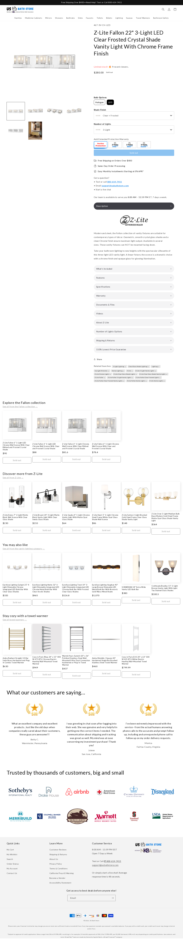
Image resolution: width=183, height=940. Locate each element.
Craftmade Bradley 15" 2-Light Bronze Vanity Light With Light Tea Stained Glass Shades (165, 588)
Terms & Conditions (58, 868)
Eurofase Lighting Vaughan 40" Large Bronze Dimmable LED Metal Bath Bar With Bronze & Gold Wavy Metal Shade (105, 588)
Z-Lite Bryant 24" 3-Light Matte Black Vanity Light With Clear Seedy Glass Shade (45, 517)
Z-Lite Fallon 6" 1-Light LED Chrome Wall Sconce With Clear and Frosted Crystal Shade (45, 446)
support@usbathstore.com (115, 185)
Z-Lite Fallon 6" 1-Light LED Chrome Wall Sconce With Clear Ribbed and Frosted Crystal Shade (16, 446)
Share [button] (99, 359)
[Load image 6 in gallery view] (35, 131)
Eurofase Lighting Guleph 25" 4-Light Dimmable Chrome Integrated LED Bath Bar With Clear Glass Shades (16, 588)
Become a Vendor (57, 878)
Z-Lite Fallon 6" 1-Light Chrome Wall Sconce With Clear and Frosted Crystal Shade (105, 446)
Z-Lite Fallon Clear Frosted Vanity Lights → (109, 381)
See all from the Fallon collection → (20, 406)
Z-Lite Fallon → (100, 377)
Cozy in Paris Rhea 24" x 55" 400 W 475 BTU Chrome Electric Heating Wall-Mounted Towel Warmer (46, 660)
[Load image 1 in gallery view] (16, 111)
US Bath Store (94, 920)
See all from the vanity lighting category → (24, 548)
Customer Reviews (58, 849)
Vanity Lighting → (118, 371)
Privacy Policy (55, 864)
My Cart (10, 849)
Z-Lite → (130, 371)
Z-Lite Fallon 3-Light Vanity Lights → (120, 377)
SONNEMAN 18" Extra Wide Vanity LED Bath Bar (134, 588)
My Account (12, 868)
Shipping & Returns (58, 854)
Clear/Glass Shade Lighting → (139, 366)
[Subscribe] (112, 898)
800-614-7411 (114, 181)
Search (10, 859)
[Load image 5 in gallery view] (16, 131)
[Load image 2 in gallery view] (35, 111)
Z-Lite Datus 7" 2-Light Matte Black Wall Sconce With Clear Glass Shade (15, 517)
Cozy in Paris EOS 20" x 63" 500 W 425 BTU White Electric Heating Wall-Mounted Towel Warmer (136, 660)
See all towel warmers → (15, 619)
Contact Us (12, 873)
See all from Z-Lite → (13, 477)
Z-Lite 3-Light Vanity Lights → (145, 371)
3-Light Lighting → (119, 366)
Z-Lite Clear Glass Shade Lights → (125, 374)
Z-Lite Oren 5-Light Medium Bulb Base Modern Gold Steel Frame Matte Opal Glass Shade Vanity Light (166, 517)
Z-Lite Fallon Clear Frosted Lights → (148, 377)
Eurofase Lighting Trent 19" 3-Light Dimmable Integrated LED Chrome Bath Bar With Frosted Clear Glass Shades (75, 588)
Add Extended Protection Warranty (111, 139)
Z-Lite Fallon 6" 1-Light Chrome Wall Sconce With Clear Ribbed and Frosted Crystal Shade (75, 446)
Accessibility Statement (60, 883)
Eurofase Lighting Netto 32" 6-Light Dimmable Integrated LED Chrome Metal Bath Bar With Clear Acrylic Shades (45, 588)
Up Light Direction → (102, 371)
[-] (101, 145)
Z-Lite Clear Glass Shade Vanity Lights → (153, 374)
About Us (53, 859)
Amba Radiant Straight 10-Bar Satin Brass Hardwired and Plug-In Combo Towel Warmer (16, 660)
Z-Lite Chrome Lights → (103, 374)
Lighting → (155, 366)
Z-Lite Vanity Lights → (157, 381)
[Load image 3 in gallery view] (55, 111)
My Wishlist (12, 854)
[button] (18, 18)
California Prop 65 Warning (61, 873)
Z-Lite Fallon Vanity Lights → (137, 381)
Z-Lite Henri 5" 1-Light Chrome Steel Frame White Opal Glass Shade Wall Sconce (105, 517)
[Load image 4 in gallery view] (74, 111)
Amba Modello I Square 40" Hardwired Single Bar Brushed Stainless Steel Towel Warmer (104, 660)
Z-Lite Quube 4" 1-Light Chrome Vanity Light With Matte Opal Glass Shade (76, 517)
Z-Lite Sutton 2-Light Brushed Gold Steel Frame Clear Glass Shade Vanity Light (134, 517)
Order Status (13, 864)
